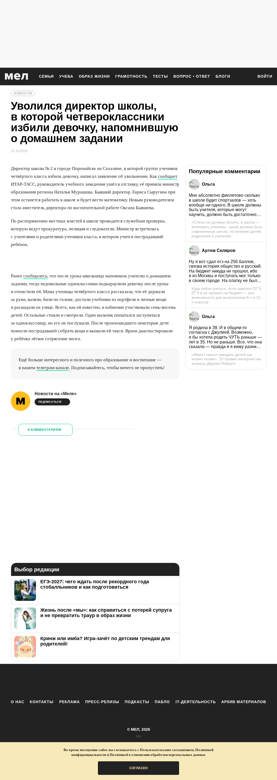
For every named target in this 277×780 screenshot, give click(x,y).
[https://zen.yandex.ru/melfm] (109, 681)
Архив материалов (243, 702)
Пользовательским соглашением (167, 750)
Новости (23, 93)
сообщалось (35, 275)
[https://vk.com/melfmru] (123, 681)
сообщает (167, 176)
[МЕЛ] (16, 76)
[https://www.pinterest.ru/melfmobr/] (153, 681)
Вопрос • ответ (191, 76)
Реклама (69, 702)
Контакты (42, 702)
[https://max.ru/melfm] (183, 681)
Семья (46, 76)
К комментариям (44, 430)
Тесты (160, 76)
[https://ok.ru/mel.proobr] (168, 681)
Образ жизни (94, 76)
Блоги (223, 76)
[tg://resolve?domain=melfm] (94, 681)
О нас (17, 702)
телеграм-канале (52, 367)
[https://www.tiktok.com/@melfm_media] (138, 681)
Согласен (138, 768)
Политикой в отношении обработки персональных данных (158, 755)
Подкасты (137, 702)
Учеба (66, 76)
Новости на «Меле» (56, 393)
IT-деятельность (196, 702)
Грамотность (131, 76)
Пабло (162, 702)
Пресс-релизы (102, 702)
